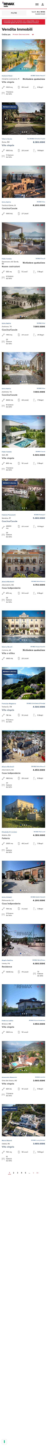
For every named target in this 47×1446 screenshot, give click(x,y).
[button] (36, 4)
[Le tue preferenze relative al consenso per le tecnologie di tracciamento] (4, 1441)
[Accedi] (42, 4)
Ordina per (6, 34)
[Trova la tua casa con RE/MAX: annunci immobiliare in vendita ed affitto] (8, 4)
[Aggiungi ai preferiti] (37, 41)
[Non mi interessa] (41, 41)
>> (37, 1173)
